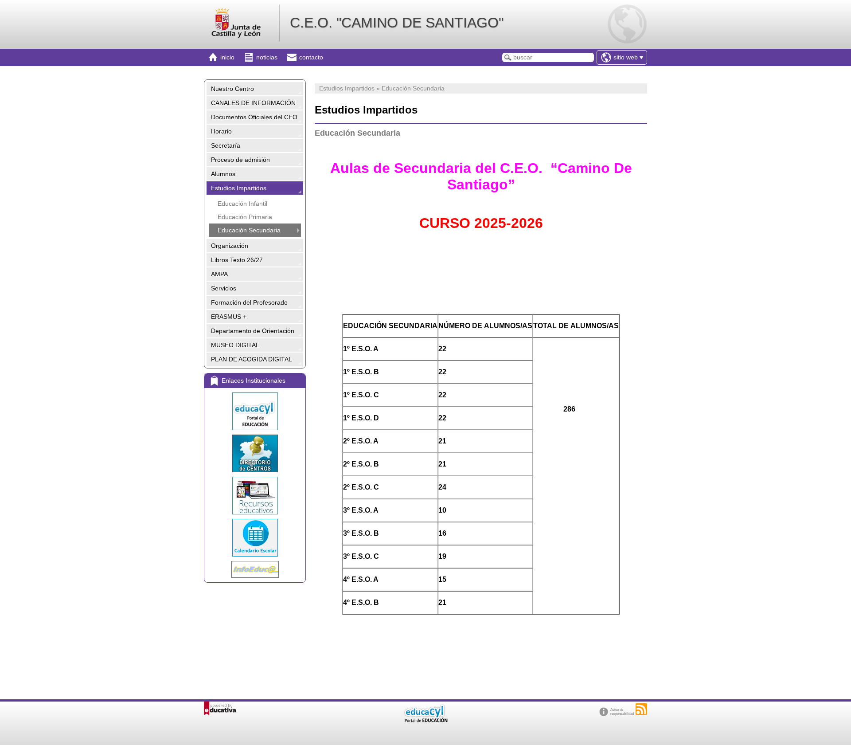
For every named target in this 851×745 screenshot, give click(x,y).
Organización (229, 245)
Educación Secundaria (249, 230)
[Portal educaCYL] (254, 411)
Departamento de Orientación (252, 330)
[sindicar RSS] (641, 709)
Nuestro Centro (232, 88)
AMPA (219, 274)
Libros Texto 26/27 (237, 259)
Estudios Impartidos (238, 188)
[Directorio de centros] (254, 453)
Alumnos (223, 173)
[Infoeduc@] (254, 569)
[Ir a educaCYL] (425, 720)
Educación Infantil (242, 203)
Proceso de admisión (240, 159)
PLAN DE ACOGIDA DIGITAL (251, 359)
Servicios (223, 288)
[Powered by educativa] (220, 708)
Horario (221, 131)
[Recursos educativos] (254, 495)
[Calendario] (254, 538)
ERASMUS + (228, 316)
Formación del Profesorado (249, 302)
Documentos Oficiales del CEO (254, 117)
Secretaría (225, 145)
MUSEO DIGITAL (235, 345)
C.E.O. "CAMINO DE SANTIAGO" (397, 23)
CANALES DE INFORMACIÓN (253, 102)
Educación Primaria (245, 216)
